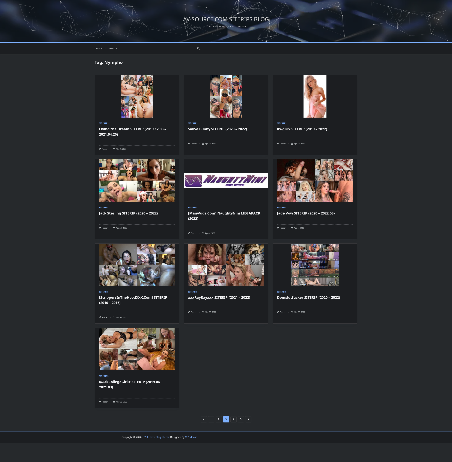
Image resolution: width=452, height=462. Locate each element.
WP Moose (191, 437)
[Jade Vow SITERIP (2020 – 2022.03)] (315, 180)
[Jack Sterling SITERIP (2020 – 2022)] (137, 180)
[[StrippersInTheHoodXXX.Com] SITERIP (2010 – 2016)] (137, 265)
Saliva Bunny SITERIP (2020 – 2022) (217, 129)
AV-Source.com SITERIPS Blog (226, 19)
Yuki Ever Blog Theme (157, 437)
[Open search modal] (198, 48)
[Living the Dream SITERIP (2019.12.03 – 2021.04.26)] (137, 96)
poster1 (105, 149)
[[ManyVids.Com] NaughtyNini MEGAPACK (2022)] (226, 180)
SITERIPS (109, 48)
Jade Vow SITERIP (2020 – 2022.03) (306, 213)
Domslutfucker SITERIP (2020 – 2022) (308, 297)
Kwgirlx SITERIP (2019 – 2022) (302, 129)
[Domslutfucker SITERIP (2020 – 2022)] (315, 265)
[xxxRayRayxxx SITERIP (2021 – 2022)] (226, 265)
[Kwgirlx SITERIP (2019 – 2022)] (315, 96)
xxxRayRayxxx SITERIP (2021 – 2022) (219, 297)
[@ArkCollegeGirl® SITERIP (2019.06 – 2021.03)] (137, 349)
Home (99, 48)
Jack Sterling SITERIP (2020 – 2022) (128, 213)
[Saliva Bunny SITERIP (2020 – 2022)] (226, 96)
